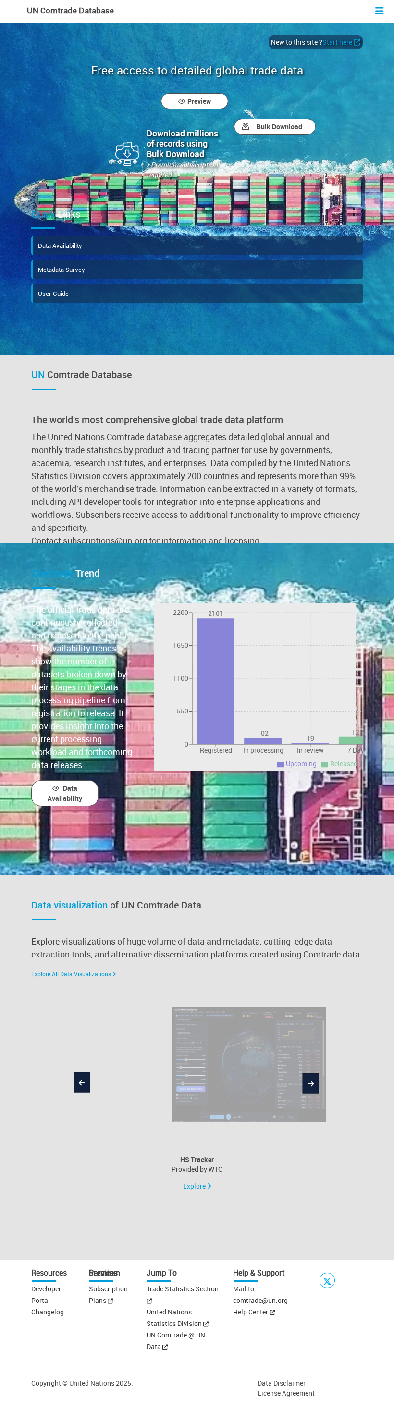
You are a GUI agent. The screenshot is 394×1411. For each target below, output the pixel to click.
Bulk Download (279, 126)
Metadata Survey (61, 269)
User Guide (53, 293)
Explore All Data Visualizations (71, 974)
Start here (337, 42)
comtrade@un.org (260, 1300)
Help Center (250, 1311)
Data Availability (60, 245)
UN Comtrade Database (69, 10)
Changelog (47, 1311)
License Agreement (286, 1393)
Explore (195, 1185)
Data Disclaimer (282, 1382)
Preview (199, 101)
